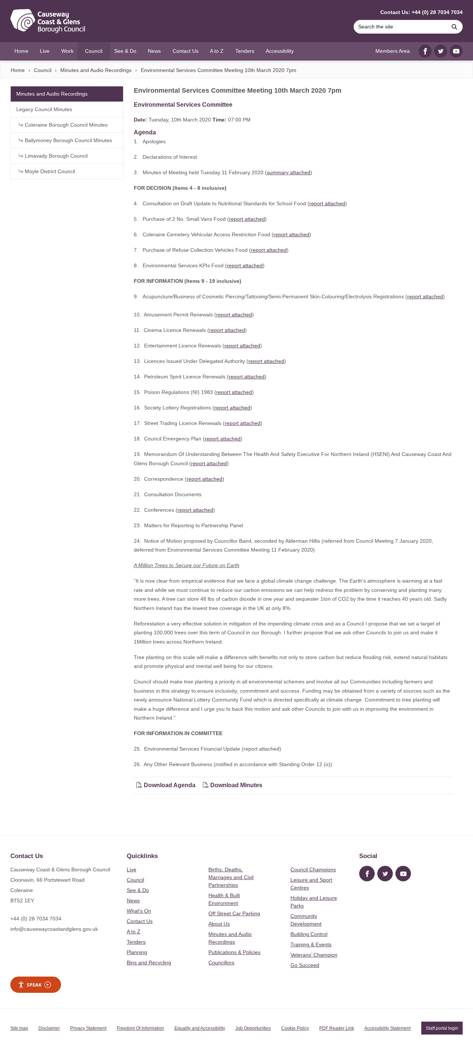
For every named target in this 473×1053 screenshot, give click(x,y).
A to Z (133, 931)
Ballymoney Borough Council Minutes (67, 140)
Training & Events (310, 944)
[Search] (454, 27)
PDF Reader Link (336, 1028)
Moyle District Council (49, 171)
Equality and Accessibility (199, 1028)
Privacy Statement (88, 1028)
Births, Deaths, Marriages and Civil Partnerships (230, 877)
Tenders (136, 942)
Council (42, 70)
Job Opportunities (253, 1028)
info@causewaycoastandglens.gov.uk (54, 929)
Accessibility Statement (387, 1028)
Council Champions (313, 869)
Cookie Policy (295, 1028)
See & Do (138, 890)
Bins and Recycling (149, 962)
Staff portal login (442, 1028)
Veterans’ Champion (313, 955)
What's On (139, 911)
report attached (327, 203)
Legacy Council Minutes (44, 109)
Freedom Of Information (140, 1028)
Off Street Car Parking (234, 913)
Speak (34, 984)
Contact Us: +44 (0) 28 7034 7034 (421, 12)
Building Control (308, 934)
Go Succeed (304, 965)
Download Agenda (169, 785)
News (133, 900)
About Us (219, 924)
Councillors (221, 962)
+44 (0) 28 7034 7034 (35, 919)
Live (131, 869)
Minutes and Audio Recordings (96, 70)
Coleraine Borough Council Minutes (65, 125)
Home (18, 70)
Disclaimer (49, 1028)
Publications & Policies (234, 952)
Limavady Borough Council (55, 156)
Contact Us (140, 921)
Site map (19, 1028)
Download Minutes (235, 785)
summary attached (288, 172)
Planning (137, 952)
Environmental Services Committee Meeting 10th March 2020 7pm (218, 70)
